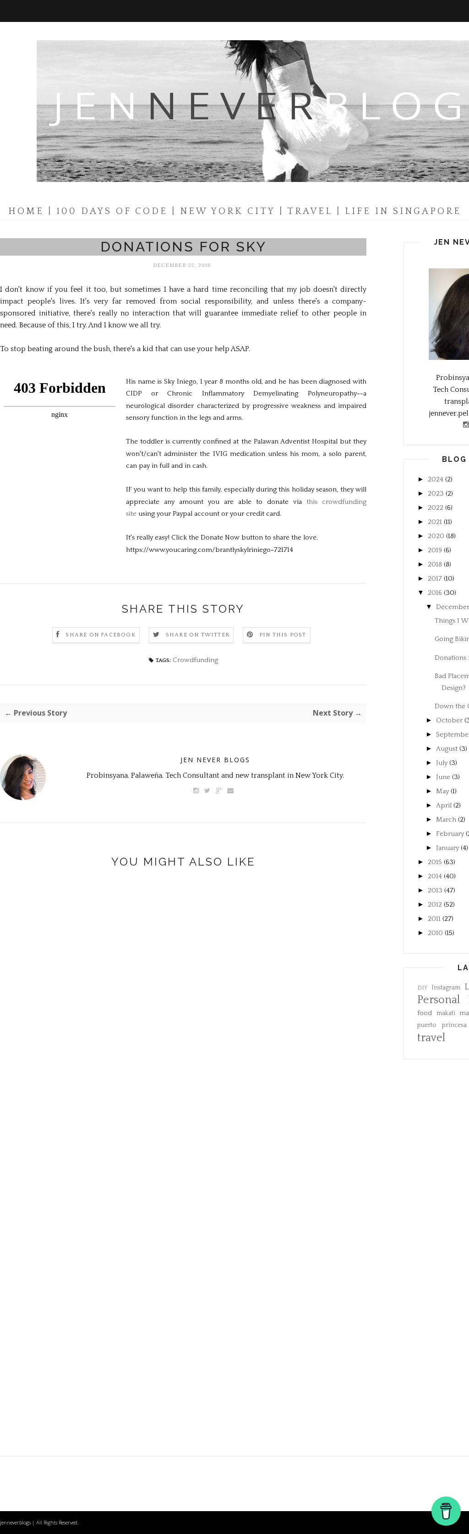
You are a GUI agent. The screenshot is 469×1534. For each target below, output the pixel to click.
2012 (435, 905)
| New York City (223, 211)
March (446, 819)
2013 (435, 890)
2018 (435, 564)
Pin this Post (282, 635)
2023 (436, 493)
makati (445, 1013)
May (442, 791)
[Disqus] (183, 1030)
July (441, 763)
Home (26, 211)
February (450, 834)
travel (431, 1038)
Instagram (445, 987)
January (447, 848)
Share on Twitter (197, 635)
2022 (435, 508)
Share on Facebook (100, 635)
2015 (435, 862)
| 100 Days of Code (108, 211)
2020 (436, 536)
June (443, 777)
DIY (422, 988)
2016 (435, 593)
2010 (435, 933)
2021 (435, 522)
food (424, 1013)
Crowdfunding (195, 660)
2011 (434, 919)
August (447, 749)
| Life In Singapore (399, 211)
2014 (435, 876)
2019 (435, 550)
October (449, 720)
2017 (435, 579)
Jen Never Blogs (215, 759)
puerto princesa (442, 1025)
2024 (435, 479)
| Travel (306, 211)
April (444, 805)
